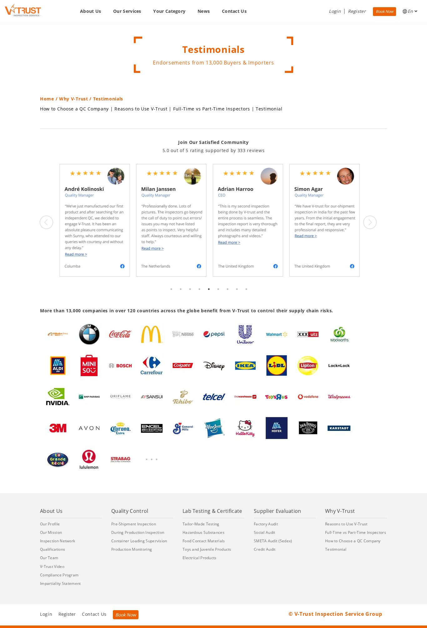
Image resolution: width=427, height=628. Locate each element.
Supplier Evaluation (277, 511)
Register (357, 11)
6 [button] (218, 295)
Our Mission (51, 532)
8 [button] (237, 295)
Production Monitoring (131, 549)
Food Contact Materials (204, 541)
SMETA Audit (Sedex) (273, 541)
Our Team (49, 557)
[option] (94, 220)
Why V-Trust (73, 99)
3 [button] (190, 295)
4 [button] (199, 295)
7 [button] (227, 295)
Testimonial (269, 109)
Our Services (127, 11)
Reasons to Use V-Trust (140, 109)
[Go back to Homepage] (23, 10)
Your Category (169, 11)
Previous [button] (46, 222)
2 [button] (181, 295)
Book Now (384, 11)
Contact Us (234, 11)
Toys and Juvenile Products (207, 549)
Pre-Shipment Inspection (133, 524)
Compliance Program (59, 575)
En (411, 11)
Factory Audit (266, 524)
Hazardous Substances (203, 532)
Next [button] (369, 222)
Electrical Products (200, 557)
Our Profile (50, 524)
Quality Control (129, 511)
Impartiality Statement (60, 583)
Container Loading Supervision (139, 541)
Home (47, 99)
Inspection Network (57, 541)
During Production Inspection (137, 532)
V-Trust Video (52, 566)
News (204, 11)
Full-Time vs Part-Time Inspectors (211, 109)
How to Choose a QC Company (74, 109)
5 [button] (209, 295)
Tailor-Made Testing (201, 524)
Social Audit (264, 532)
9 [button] (246, 295)
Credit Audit (265, 549)
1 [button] (171, 295)
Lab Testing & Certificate (212, 511)
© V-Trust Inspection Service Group (335, 613)
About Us (90, 11)
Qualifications (52, 549)
